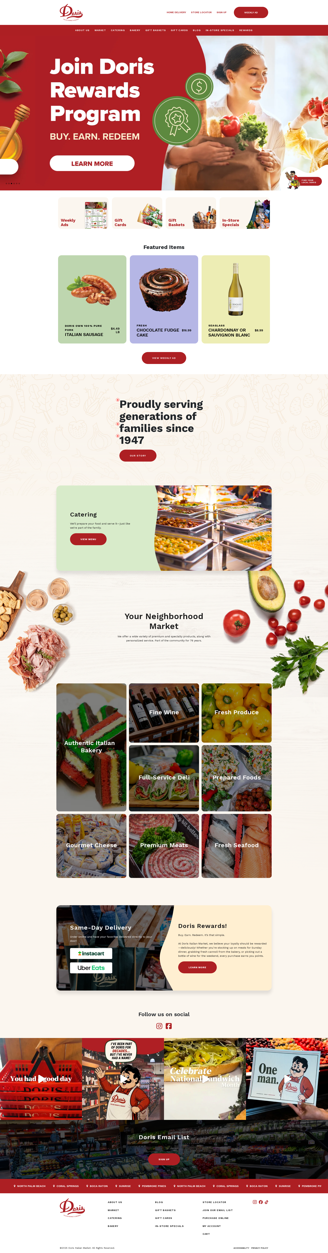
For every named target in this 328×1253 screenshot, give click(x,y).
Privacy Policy (259, 1248)
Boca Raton (169, 1186)
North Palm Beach (102, 1186)
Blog (197, 30)
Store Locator (201, 12)
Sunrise (35, 1186)
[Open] (41, 1079)
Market (100, 30)
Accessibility (241, 1248)
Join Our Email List (218, 1210)
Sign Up (222, 12)
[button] (324, 113)
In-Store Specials (220, 30)
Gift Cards (179, 30)
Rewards (246, 30)
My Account (212, 1226)
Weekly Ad (251, 12)
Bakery (135, 30)
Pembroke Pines (64, 1186)
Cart (206, 1234)
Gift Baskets (155, 30)
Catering (118, 30)
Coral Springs (138, 1186)
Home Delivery (176, 12)
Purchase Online (216, 1218)
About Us (82, 30)
